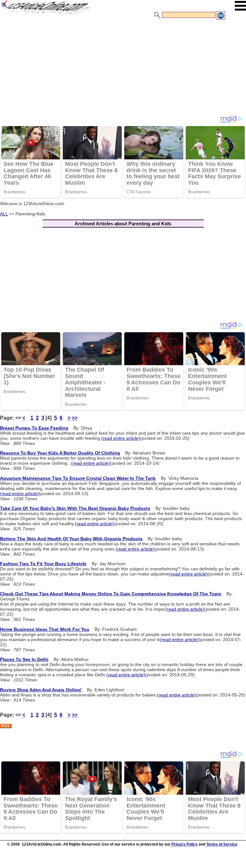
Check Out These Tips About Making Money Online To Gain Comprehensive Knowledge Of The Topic (110, 593)
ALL (4, 213)
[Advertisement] (123, 68)
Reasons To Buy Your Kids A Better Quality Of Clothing (60, 452)
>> (75, 418)
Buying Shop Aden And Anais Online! (41, 689)
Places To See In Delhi (24, 659)
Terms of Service (221, 844)
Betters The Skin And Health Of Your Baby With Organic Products (71, 538)
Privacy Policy (184, 844)
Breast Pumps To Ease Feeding (34, 427)
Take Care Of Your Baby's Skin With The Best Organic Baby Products (75, 508)
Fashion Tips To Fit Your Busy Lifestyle (43, 563)
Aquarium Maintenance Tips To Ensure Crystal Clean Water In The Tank (78, 478)
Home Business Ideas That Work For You (44, 629)
